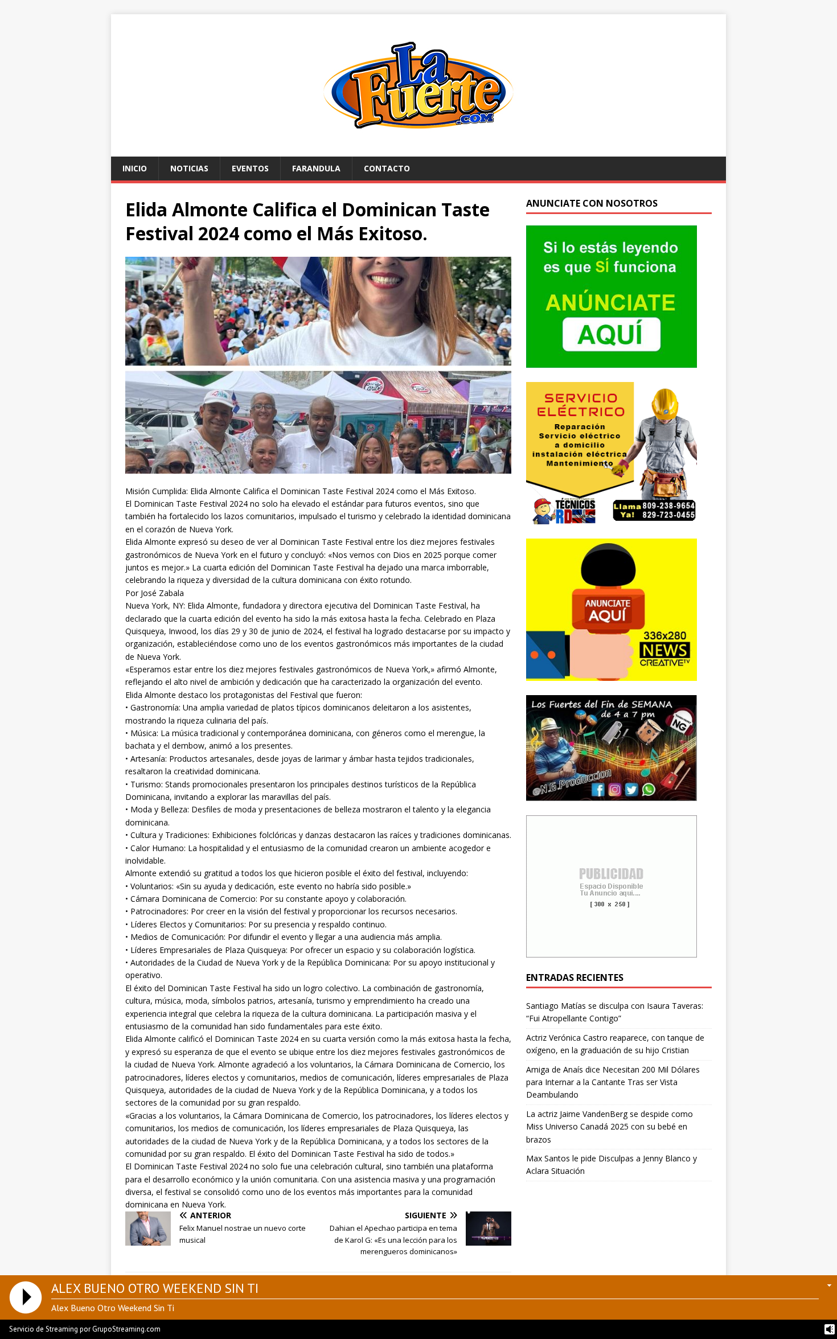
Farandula (316, 168)
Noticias (189, 168)
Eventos (250, 168)
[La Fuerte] (418, 150)
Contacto (387, 168)
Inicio (134, 168)
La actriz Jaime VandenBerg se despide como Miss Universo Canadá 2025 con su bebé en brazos (609, 1126)
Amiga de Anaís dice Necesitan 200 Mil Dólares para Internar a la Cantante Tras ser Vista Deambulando (613, 1082)
